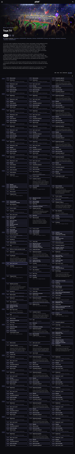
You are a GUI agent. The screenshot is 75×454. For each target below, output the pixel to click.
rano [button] (61, 72)
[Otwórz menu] (2, 2)
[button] (72, 75)
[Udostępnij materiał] (13, 35)
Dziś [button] (55, 72)
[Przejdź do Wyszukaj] (73, 2)
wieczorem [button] (65, 72)
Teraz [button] (58, 72)
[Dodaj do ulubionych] (10, 35)
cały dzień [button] (70, 72)
